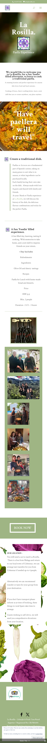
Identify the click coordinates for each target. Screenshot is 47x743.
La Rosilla (15, 74)
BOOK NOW (22, 528)
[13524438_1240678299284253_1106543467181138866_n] (18, 475)
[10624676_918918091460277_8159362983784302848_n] (18, 450)
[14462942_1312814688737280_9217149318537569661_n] (18, 501)
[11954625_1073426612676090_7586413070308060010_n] (18, 424)
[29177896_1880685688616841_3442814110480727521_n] (23, 372)
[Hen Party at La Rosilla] (23, 398)
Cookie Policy (39, 734)
